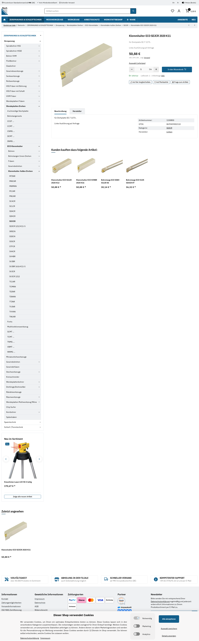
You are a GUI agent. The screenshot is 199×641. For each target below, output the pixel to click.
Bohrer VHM (11, 56)
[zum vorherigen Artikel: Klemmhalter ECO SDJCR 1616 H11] (189, 25)
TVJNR (12, 306)
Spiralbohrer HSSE (14, 51)
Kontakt (4, 599)
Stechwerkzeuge (13, 372)
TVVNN (12, 311)
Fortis (9, 321)
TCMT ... (10, 337)
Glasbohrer (11, 66)
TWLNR (12, 316)
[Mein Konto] (179, 11)
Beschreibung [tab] (60, 111)
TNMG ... (11, 342)
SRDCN (12, 231)
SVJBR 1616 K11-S (17, 266)
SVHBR (12, 256)
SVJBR (12, 261)
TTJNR (12, 301)
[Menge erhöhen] (156, 69)
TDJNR (12, 291)
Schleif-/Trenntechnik (13, 427)
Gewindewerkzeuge (14, 71)
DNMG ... (11, 141)
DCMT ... (10, 136)
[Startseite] (4, 19)
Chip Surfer (11, 407)
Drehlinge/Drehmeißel (15, 387)
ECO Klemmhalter (15, 146)
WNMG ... (11, 352)
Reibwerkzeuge (12, 81)
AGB (36, 606)
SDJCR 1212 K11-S (17, 226)
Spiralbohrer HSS (13, 46)
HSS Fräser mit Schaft (15, 91)
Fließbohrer (11, 61)
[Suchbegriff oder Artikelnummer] (133, 11)
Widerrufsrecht (41, 610)
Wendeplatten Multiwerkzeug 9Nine (21, 402)
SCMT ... (10, 331)
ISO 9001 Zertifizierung (11, 610)
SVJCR (12, 271)
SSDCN (12, 236)
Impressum (40, 599)
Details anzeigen (169, 636)
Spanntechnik (10, 422)
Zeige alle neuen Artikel (22, 496)
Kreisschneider (12, 377)
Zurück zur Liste (10, 25)
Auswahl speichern (169, 628)
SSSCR (12, 241)
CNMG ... (11, 131)
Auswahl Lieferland (137, 63)
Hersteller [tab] (77, 111)
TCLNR (12, 281)
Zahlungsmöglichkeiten (11, 602)
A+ (173, 2)
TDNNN (12, 296)
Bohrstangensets (14, 116)
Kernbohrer (11, 412)
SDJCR (169, 128)
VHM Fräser (11, 96)
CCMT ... (10, 126)
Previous (6, 459)
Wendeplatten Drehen (15, 106)
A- (178, 2)
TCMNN (12, 286)
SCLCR (12, 206)
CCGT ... (10, 121)
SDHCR (12, 216)
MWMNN (13, 186)
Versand (147, 57)
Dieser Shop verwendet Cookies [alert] (73, 615)
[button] (172, 11)
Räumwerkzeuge (13, 397)
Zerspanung (9, 41)
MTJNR (12, 176)
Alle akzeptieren (169, 619)
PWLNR (12, 196)
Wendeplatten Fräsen (15, 101)
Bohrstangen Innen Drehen (19, 156)
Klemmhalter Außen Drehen (20, 171)
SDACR (12, 211)
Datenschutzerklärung (160, 601)
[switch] (137, 618)
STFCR (12, 246)
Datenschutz (40, 602)
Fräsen (11, 161)
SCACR (12, 201)
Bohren (11, 151)
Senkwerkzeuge (13, 76)
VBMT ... (10, 347)
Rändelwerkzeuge (14, 392)
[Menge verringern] (131, 69)
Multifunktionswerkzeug (17, 326)
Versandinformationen (11, 606)
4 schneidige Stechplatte (17, 111)
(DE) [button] (163, 76)
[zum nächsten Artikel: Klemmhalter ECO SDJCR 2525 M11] (195, 25)
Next (39, 459)
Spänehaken (11, 417)
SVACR (12, 251)
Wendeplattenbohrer (15, 382)
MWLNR (12, 181)
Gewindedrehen (15, 166)
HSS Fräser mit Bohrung (16, 86)
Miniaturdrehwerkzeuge (16, 357)
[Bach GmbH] (4, 11)
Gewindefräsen (12, 367)
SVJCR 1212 (14, 276)
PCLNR (12, 191)
